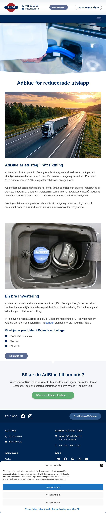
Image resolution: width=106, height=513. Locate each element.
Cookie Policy (31, 509)
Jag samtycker (53, 487)
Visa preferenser (53, 502)
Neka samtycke (53, 495)
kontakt (49, 322)
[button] (101, 465)
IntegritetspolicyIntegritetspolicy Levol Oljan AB (59, 509)
